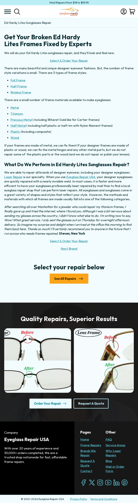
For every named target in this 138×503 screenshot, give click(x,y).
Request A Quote (87, 463)
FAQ (109, 439)
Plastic (15, 132)
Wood (14, 138)
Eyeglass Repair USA (80, 177)
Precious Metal (21, 120)
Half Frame (18, 86)
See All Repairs (65, 279)
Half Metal (18, 126)
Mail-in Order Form (115, 469)
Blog (109, 461)
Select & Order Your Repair (69, 61)
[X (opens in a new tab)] (92, 482)
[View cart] (132, 11)
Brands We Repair (88, 453)
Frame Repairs (90, 445)
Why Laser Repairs (113, 453)
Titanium (16, 114)
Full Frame (17, 80)
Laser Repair (13, 177)
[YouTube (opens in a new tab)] (108, 482)
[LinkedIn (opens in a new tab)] (116, 482)
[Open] (7, 12)
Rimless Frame (20, 92)
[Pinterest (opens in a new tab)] (124, 482)
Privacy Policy (78, 499)
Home (84, 439)
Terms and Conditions (103, 499)
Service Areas (115, 445)
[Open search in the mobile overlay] (17, 11)
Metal (14, 108)
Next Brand (69, 249)
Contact (86, 471)
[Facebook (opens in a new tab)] (83, 482)
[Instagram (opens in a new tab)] (100, 482)
